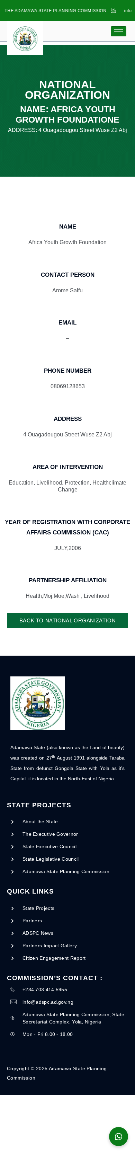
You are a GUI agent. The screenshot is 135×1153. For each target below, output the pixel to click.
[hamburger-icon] (118, 31)
